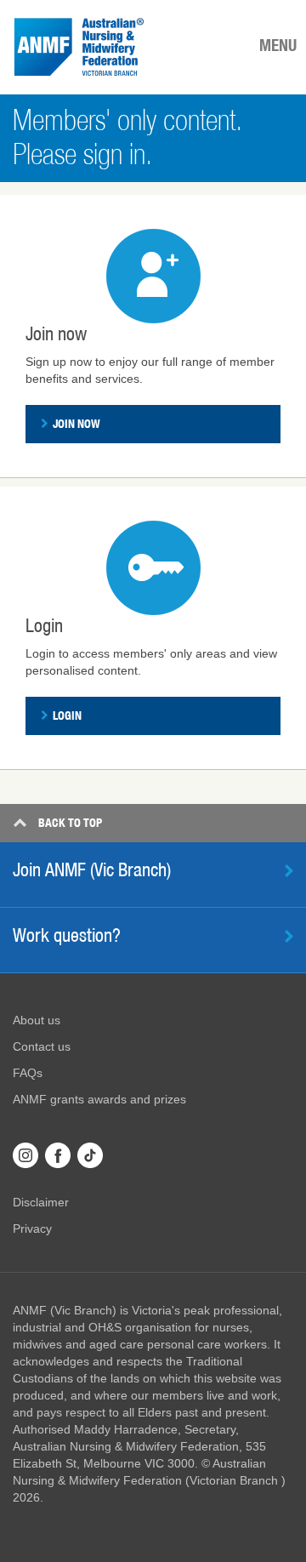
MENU (278, 45)
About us (36, 1020)
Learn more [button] (289, 936)
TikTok (90, 1155)
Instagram (25, 1155)
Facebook (58, 1155)
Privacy (32, 1228)
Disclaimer (41, 1202)
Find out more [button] (289, 870)
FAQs (27, 1073)
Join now (76, 423)
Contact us (42, 1046)
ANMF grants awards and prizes (99, 1099)
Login (67, 715)
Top (70, 822)
